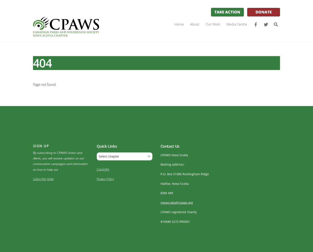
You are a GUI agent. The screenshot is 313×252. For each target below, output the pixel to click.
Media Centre (236, 24)
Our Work (213, 24)
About (194, 24)
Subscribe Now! (43, 179)
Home (179, 24)
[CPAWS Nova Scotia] (66, 34)
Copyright (103, 169)
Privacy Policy (105, 179)
